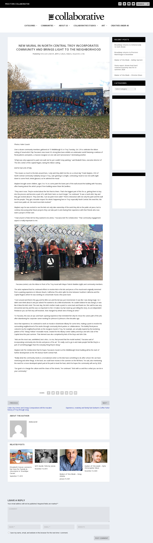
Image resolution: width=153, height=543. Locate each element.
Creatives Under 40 (120, 26)
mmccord (43, 54)
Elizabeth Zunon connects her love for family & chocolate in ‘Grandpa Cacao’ (21, 470)
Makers (69, 54)
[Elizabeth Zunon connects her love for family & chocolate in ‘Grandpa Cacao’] (21, 456)
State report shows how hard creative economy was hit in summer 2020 (125, 67)
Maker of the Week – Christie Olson (128, 75)
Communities (47, 26)
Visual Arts (76, 54)
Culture (62, 54)
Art (103, 26)
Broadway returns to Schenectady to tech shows (127, 46)
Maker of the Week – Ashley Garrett (128, 60)
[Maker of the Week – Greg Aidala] (71, 460)
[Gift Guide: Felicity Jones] (46, 456)
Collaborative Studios (85, 26)
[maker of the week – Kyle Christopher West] (96, 456)
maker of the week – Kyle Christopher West (95, 467)
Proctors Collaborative (17, 4)
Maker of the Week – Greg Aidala (70, 475)
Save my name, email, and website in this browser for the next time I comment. (39, 533)
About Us (63, 26)
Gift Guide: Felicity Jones (45, 466)
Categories (29, 26)
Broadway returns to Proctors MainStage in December (126, 53)
